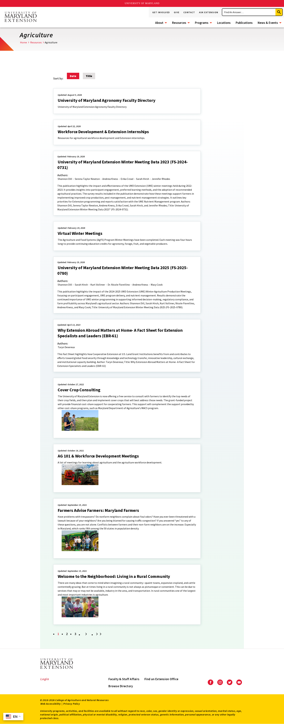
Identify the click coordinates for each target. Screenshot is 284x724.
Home (23, 42)
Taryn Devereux (66, 347)
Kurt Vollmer (97, 284)
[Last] (99, 634)
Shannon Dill (65, 178)
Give (176, 12)
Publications (244, 23)
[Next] (86, 634)
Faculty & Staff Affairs (123, 679)
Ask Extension (208, 12)
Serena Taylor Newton (87, 178)
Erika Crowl (127, 178)
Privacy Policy (71, 703)
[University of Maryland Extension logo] (20, 17)
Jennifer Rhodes (161, 178)
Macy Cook (157, 284)
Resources (179, 23)
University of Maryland (142, 3)
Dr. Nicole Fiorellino (119, 284)
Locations (224, 23)
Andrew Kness (110, 178)
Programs (201, 23)
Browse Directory (120, 686)
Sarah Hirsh (142, 178)
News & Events (268, 23)
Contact (189, 12)
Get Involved (161, 12)
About (159, 23)
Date (73, 76)
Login (44, 679)
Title (89, 76)
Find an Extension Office (161, 679)
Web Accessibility (50, 703)
